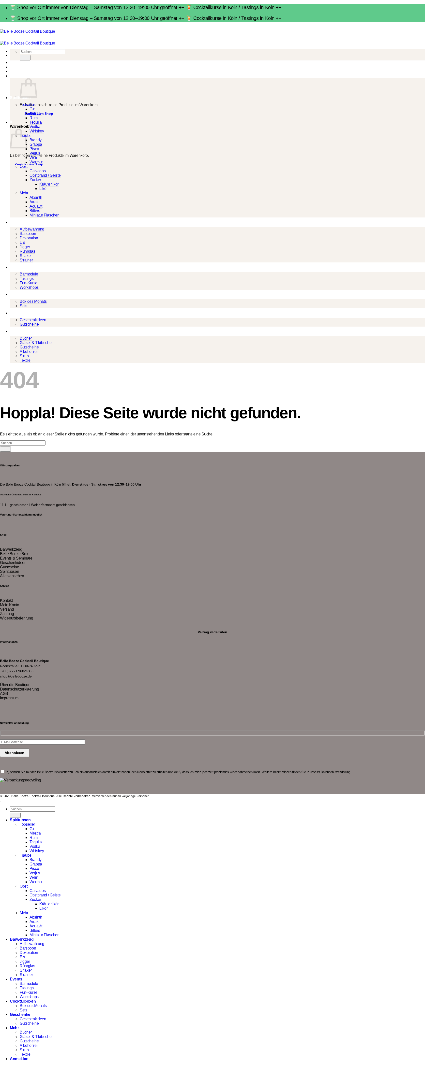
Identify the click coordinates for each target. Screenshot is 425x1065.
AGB (4, 693)
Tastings (26, 278)
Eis (22, 242)
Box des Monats (33, 301)
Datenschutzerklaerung (19, 689)
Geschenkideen (33, 320)
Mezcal (36, 113)
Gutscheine (29, 324)
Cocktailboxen (23, 294)
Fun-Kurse (28, 283)
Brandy (36, 140)
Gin (32, 109)
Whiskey (37, 131)
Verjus (35, 153)
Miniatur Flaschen (45, 215)
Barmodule (29, 274)
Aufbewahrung (32, 229)
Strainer (26, 260)
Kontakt (6, 600)
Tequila (36, 122)
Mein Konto (9, 605)
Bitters (35, 211)
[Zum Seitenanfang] (0, 801)
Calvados (38, 171)
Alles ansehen (12, 576)
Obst (24, 166)
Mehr (24, 193)
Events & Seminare (16, 558)
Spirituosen (9, 571)
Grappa (36, 144)
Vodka (35, 127)
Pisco (34, 149)
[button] (11, 76)
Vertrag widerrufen (212, 632)
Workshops (29, 287)
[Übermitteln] (25, 57)
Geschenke (20, 313)
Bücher (26, 338)
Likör (43, 189)
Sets (23, 306)
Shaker (26, 256)
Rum (34, 118)
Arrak (34, 202)
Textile (25, 360)
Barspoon (28, 233)
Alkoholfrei (28, 351)
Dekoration (29, 238)
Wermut (36, 162)
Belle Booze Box (14, 554)
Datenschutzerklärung (335, 772)
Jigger (25, 247)
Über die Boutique (15, 685)
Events (16, 267)
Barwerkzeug (21, 222)
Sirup (24, 356)
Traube (25, 855)
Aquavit (36, 206)
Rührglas (27, 251)
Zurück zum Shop (29, 164)
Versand (7, 609)
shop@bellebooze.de (15, 676)
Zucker (35, 180)
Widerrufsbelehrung (16, 618)
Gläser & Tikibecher (36, 343)
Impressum (9, 698)
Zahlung (7, 614)
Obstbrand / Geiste (45, 175)
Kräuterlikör (49, 184)
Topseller (27, 104)
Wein (34, 158)
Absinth (36, 197)
